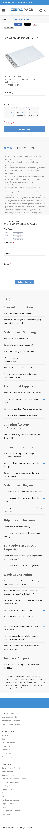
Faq (33, 148)
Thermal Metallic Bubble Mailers (14, 779)
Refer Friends (8, 27)
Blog (3, 739)
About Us (5, 735)
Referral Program (8, 757)
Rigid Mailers (7, 789)
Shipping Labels (8, 804)
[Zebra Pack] (22, 11)
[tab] (24, 313)
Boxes (4, 793)
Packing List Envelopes (10, 800)
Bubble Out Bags (8, 775)
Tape (4, 807)
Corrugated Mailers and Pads (13, 811)
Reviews (21, 148)
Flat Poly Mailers (8, 786)
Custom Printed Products (11, 768)
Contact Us (6, 750)
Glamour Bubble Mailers (11, 782)
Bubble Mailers (7, 771)
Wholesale (6, 814)
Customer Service (8, 742)
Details (8, 148)
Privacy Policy (7, 746)
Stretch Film (6, 796)
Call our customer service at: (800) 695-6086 (17, 3)
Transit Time (7, 753)
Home (4, 19)
